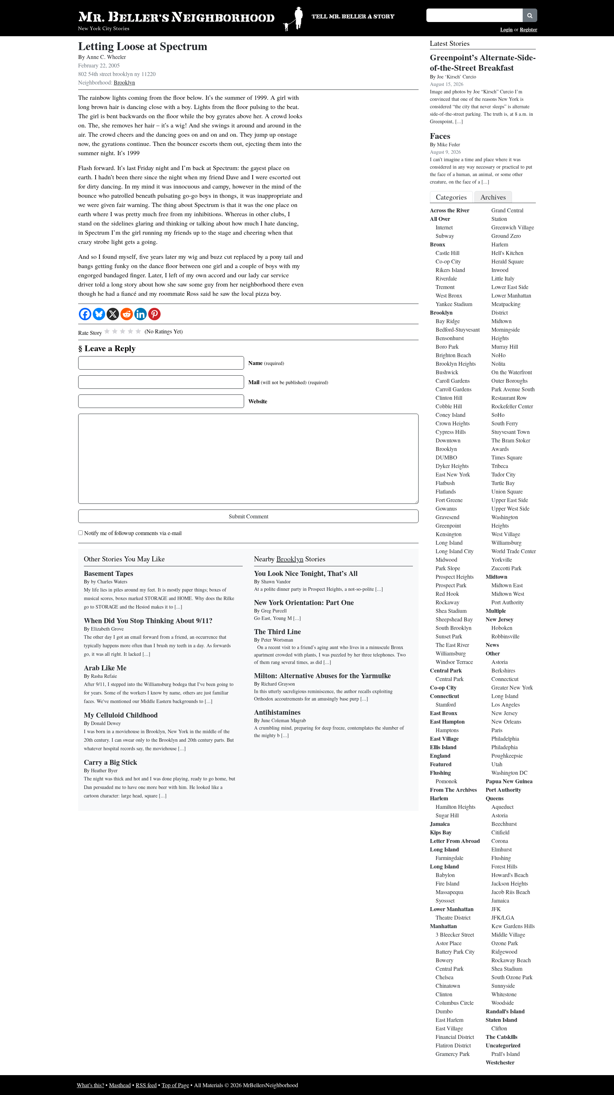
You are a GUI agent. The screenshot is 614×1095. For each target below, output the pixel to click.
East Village (444, 738)
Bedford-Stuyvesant (458, 329)
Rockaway (447, 602)
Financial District (455, 1036)
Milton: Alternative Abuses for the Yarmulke (322, 675)
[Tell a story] (364, 15)
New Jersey (499, 619)
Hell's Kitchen (507, 252)
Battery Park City (455, 951)
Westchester (500, 1062)
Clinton (444, 994)
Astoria (499, 661)
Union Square (507, 491)
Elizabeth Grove (107, 628)
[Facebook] (85, 314)
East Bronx (443, 713)
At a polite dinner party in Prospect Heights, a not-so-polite (314, 588)
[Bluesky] (99, 314)
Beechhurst (504, 823)
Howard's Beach (509, 874)
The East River (452, 644)
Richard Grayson (278, 683)
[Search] (530, 15)
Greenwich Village (512, 227)
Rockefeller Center (512, 406)
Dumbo (444, 1011)
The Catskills (501, 1037)
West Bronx (449, 295)
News (492, 645)
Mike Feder (448, 144)
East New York (453, 474)
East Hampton (447, 721)
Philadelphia (505, 738)
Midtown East (507, 585)
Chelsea (444, 977)
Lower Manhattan (452, 909)
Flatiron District (453, 1045)
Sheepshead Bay (454, 619)
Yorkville (501, 559)
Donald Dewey (106, 723)
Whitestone (504, 994)
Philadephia (504, 747)
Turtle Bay (503, 482)
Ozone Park (504, 943)
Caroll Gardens (453, 380)
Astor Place (449, 943)
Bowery (444, 960)
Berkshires (503, 670)
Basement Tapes (108, 573)
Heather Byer (104, 770)
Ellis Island (443, 747)
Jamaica (440, 823)
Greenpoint (448, 525)
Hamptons (447, 730)
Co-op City (448, 261)
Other (493, 653)
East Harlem (449, 1019)
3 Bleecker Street (455, 934)
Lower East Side (509, 286)
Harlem (439, 798)
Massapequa (449, 891)
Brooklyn (124, 82)
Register (528, 29)
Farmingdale (449, 857)
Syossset (445, 900)
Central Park (446, 670)
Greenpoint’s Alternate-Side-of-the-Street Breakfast (483, 62)
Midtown (501, 321)
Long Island (449, 542)
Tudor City (503, 474)
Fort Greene (449, 499)
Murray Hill (504, 346)
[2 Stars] (114, 331)
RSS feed (146, 1085)
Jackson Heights (509, 883)
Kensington (449, 534)
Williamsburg (451, 653)
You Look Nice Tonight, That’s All (306, 573)
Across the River (449, 210)
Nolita (498, 363)
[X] (113, 314)
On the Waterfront (511, 372)
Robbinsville (505, 636)
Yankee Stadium (454, 303)
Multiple (496, 610)
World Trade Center (513, 551)
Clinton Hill (449, 397)
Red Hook (447, 593)
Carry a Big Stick (110, 762)
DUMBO (446, 457)
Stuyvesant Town (510, 431)
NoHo (498, 355)
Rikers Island (450, 269)
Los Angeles (505, 704)
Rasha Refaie (104, 675)
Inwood (499, 269)
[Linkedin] (140, 314)
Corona (499, 840)
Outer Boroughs (509, 380)
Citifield (500, 832)
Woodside (502, 1002)
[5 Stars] (138, 331)
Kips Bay (441, 832)
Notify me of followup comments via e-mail (133, 532)
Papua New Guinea (509, 781)
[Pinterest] (154, 314)
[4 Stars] (130, 331)
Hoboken (501, 627)
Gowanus (446, 508)
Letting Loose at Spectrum (143, 45)
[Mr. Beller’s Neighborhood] (190, 18)
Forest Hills (504, 866)
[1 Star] (107, 331)
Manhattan (443, 926)
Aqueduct (502, 806)
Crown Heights (453, 423)
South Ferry (504, 423)
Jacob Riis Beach (510, 891)
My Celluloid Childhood (121, 715)
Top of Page (175, 1085)
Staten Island (501, 1019)
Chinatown (448, 985)
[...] (379, 588)
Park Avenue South (513, 389)
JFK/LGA (503, 917)
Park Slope (448, 568)
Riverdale (446, 278)
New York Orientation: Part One (304, 602)
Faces (440, 135)
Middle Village (508, 934)
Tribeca (499, 465)
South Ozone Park (512, 977)
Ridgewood (504, 951)
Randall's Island (505, 1011)
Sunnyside (503, 985)
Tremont (445, 286)
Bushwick (447, 372)
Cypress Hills (451, 431)
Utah (496, 764)
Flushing (440, 772)
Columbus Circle (455, 1002)
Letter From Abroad (455, 841)
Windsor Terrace (454, 661)
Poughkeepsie (507, 755)
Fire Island (447, 883)
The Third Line (277, 631)
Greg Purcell (274, 610)
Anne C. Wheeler (106, 56)
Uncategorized (503, 1045)
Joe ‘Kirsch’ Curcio (456, 76)
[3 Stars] (122, 331)
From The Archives (453, 789)
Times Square (506, 457)
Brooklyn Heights (456, 363)
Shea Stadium (451, 610)
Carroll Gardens (454, 389)
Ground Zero (506, 235)
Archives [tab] (493, 197)
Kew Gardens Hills (513, 926)
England (440, 755)
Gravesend (447, 517)
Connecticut (444, 696)
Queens (494, 798)
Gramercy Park (453, 1053)
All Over (440, 218)
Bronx (437, 244)
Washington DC (509, 772)
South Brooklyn (454, 627)
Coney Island (450, 414)
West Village (505, 534)
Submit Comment (248, 516)
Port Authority (507, 602)
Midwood (446, 559)
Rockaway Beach (511, 960)
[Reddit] (126, 314)
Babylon (445, 874)
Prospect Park (451, 585)
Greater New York (512, 687)
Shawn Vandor (276, 581)
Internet (444, 227)
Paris (496, 730)
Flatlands (446, 491)
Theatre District (453, 917)
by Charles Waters (109, 581)
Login (506, 29)
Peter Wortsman (277, 639)
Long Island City (455, 551)
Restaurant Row (509, 397)
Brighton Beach (453, 355)
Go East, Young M (273, 618)
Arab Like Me (105, 668)
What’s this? (90, 1085)
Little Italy (503, 278)
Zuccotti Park (506, 568)
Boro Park (447, 346)
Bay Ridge (448, 321)
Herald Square (507, 261)
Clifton (499, 1028)
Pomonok (446, 781)
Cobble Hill (449, 406)
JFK (496, 908)
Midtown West (507, 593)
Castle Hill (447, 252)
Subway (445, 235)
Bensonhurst (450, 338)
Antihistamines (277, 712)
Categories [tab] (451, 197)
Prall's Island (505, 1053)
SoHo (498, 414)
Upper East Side (509, 499)
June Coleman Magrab (283, 720)
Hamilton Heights (455, 806)
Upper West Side (510, 508)
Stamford (446, 704)
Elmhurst (501, 849)
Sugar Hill (447, 815)
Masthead (120, 1085)
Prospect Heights (455, 576)
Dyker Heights (452, 465)
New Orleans (506, 721)
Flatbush (445, 482)
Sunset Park (449, 636)
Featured (441, 764)
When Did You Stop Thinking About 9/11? (148, 620)
